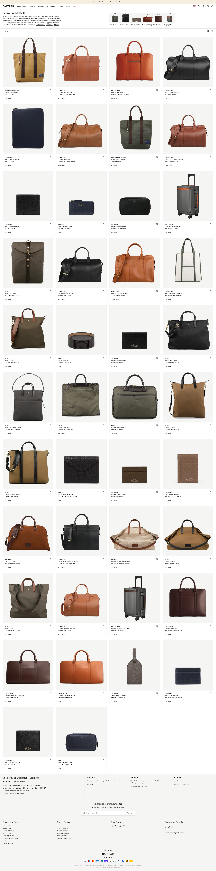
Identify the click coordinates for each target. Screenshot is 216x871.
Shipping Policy (8, 836)
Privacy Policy (62, 836)
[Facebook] (120, 826)
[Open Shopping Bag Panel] (212, 6)
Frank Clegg (17, 20)
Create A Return (8, 831)
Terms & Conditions (64, 838)
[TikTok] (124, 826)
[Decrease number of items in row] (212, 31)
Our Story (60, 826)
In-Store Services (62, 828)
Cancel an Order (8, 843)
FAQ (4, 841)
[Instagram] (112, 826)
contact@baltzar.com (176, 833)
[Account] (203, 6)
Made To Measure (63, 833)
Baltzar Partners (62, 831)
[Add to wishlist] (50, 90)
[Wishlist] (208, 6)
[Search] (199, 6)
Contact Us (6, 826)
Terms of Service (131, 865)
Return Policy (7, 833)
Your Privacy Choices (10, 838)
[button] (14, 781)
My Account (7, 828)
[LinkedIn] (116, 826)
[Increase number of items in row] (208, 31)
